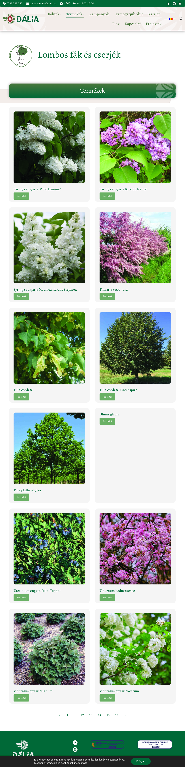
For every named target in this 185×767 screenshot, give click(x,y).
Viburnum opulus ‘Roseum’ (119, 691)
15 (108, 715)
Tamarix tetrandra (114, 289)
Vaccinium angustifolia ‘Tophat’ (37, 590)
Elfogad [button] (140, 761)
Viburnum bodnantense (117, 590)
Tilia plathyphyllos (27, 490)
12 (82, 715)
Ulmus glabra (110, 414)
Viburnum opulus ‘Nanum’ (33, 691)
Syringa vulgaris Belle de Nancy (123, 189)
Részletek (21, 196)
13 (91, 715)
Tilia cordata (23, 389)
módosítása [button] (80, 763)
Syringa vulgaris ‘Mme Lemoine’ (37, 189)
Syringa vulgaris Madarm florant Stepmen (45, 289)
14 (99, 715)
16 (117, 715)
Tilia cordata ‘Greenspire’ (118, 389)
